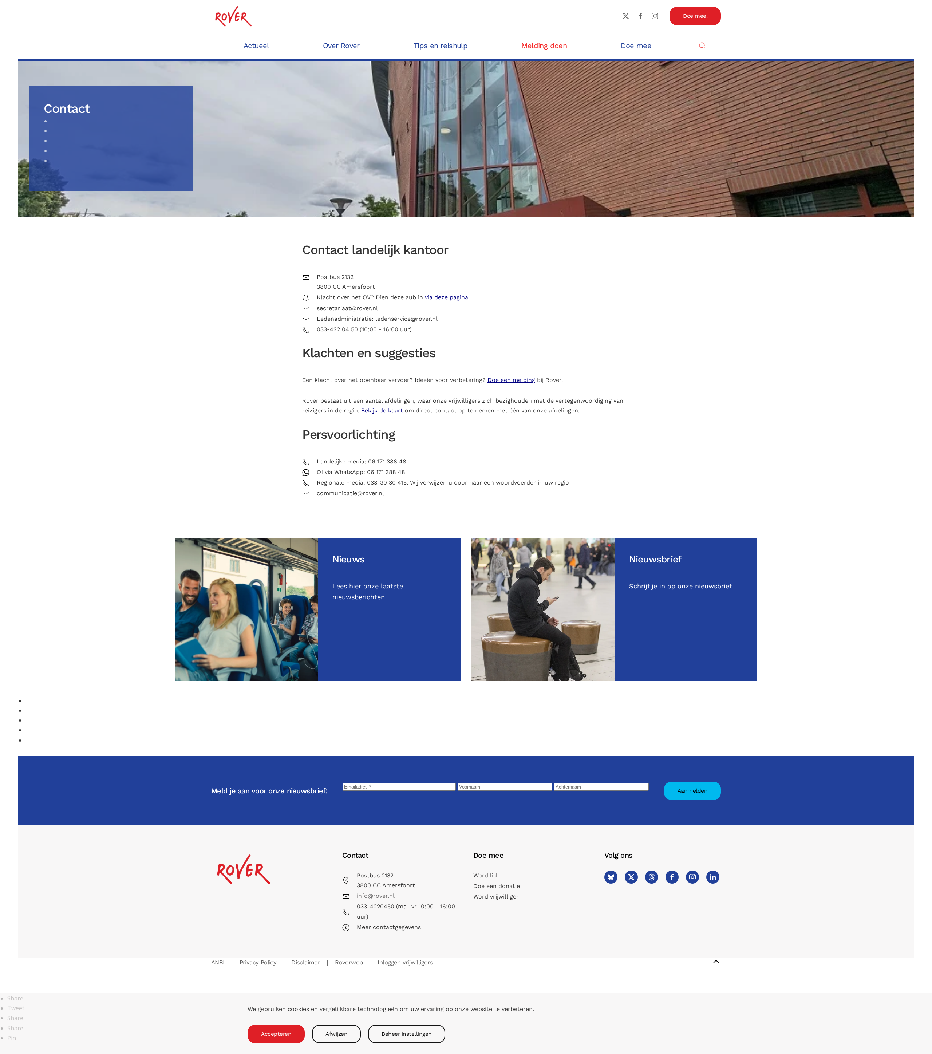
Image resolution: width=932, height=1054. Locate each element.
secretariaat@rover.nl (347, 308)
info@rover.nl (376, 895)
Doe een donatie (496, 886)
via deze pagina (446, 297)
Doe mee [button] (636, 45)
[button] (702, 45)
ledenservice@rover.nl (406, 318)
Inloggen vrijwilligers (405, 962)
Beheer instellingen (407, 1034)
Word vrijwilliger (496, 896)
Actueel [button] (256, 45)
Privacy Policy (258, 962)
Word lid (485, 875)
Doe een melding (511, 379)
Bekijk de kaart (382, 410)
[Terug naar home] (233, 16)
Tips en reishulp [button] (440, 45)
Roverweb (349, 962)
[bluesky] (610, 877)
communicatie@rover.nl (350, 493)
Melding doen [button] (544, 45)
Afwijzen (336, 1034)
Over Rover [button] (341, 45)
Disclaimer (305, 962)
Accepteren (276, 1034)
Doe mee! (695, 16)
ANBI (218, 962)
